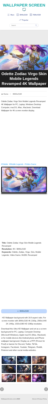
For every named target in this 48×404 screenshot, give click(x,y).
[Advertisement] (24, 137)
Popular (23, 20)
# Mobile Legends (16, 164)
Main (10, 15)
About (34, 399)
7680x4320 (35, 15)
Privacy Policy (42, 399)
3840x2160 (22, 15)
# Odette (4, 164)
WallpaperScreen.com (8, 399)
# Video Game (30, 164)
